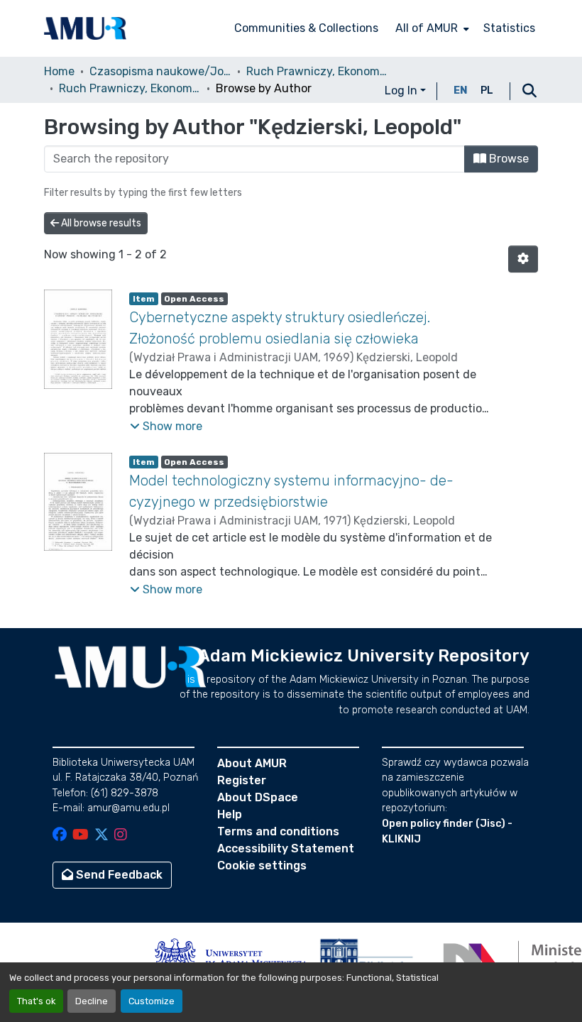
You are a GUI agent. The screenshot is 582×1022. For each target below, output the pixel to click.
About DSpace (257, 797)
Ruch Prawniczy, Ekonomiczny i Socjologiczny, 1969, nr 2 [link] (130, 88)
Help (229, 814)
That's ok (36, 1001)
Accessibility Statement (285, 848)
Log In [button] (402, 90)
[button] (85, 28)
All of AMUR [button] (426, 28)
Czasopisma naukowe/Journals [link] (160, 71)
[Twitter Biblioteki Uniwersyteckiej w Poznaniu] (101, 835)
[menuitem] (430, 28)
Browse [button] (507, 158)
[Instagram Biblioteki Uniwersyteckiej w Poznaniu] (120, 835)
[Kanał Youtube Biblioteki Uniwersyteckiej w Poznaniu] (80, 835)
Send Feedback (118, 874)
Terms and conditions (278, 831)
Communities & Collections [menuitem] (306, 28)
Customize (151, 1001)
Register (241, 780)
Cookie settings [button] (262, 865)
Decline (91, 1001)
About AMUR (252, 763)
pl (487, 90)
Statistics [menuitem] (509, 28)
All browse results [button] (100, 223)
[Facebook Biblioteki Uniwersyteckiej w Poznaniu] (60, 835)
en (461, 90)
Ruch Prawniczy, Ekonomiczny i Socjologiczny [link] (317, 71)
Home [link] (59, 71)
